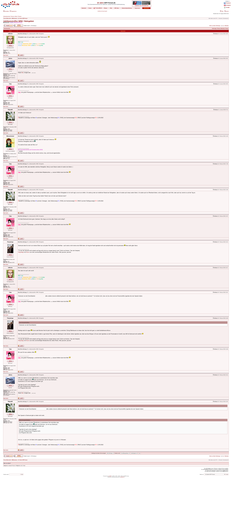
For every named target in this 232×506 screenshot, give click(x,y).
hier (22, 72)
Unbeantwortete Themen (8, 16)
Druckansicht (7, 28)
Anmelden (6, 11)
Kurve (27, 252)
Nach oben (5, 55)
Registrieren (13, 11)
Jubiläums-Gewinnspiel (102, 11)
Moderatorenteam (18, 22)
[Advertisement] (116, 493)
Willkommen (14, 18)
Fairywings (21, 252)
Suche (227, 11)
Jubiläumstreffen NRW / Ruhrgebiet (18, 21)
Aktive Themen (18, 16)
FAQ (222, 11)
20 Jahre (100, 3)
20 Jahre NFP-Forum (22, 18)
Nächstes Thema (224, 28)
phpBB (109, 476)
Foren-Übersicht (7, 18)
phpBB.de (122, 477)
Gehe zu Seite (212, 25)
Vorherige (218, 25)
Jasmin (11, 22)
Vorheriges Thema (216, 28)
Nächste (227, 25)
